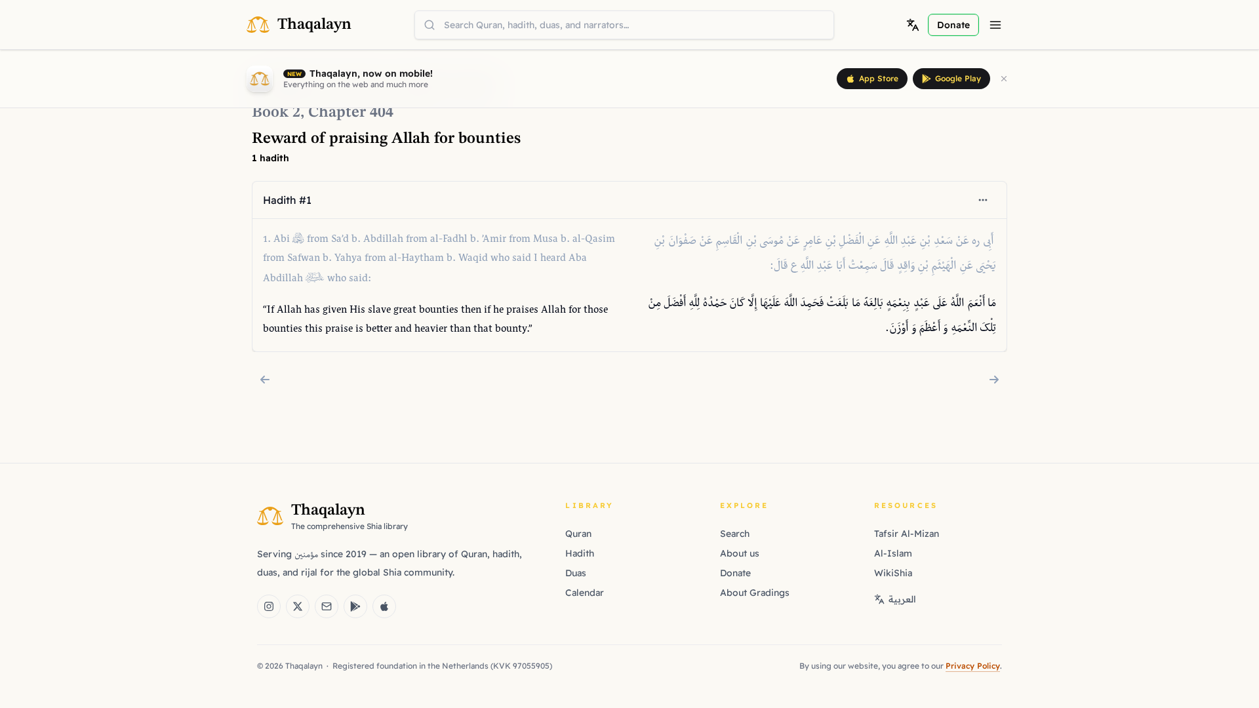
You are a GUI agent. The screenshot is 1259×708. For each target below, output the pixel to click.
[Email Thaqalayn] (326, 606)
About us (739, 553)
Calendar (584, 593)
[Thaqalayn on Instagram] (269, 606)
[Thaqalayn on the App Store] (384, 606)
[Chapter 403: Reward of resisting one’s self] (265, 379)
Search (734, 534)
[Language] (913, 25)
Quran (578, 534)
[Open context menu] (983, 200)
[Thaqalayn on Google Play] (355, 606)
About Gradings (754, 593)
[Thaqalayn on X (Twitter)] (298, 606)
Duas (575, 573)
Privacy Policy (973, 666)
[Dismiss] (1003, 78)
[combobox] (624, 24)
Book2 (276, 113)
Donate (735, 573)
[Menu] (995, 25)
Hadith (579, 553)
